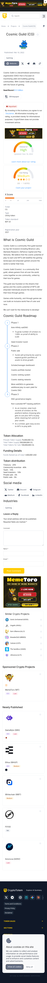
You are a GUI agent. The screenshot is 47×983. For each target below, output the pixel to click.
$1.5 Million (18, 90)
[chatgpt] (20, 897)
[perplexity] (26, 897)
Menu (43, 16)
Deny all (29, 967)
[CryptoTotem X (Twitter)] (6, 897)
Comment (6, 528)
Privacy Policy (10, 908)
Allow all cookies (14, 966)
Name (5, 549)
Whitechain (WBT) (13, 794)
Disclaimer (8, 913)
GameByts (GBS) (12, 730)
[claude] (38, 897)
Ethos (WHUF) (11, 762)
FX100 (8, 827)
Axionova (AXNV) (12, 859)
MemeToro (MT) (12, 690)
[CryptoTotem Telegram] (12, 897)
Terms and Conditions (13, 904)
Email (5, 559)
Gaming (9, 58)
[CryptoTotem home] (4, 15)
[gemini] (32, 897)
